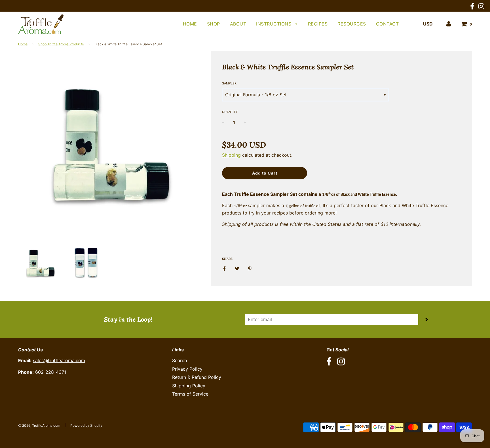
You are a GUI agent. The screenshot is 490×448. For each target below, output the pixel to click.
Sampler (229, 83)
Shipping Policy (188, 385)
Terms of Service (190, 394)
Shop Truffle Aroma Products (61, 44)
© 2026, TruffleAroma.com (39, 425)
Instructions (274, 24)
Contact (387, 24)
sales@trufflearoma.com (59, 360)
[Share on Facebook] (226, 268)
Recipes (318, 24)
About (238, 24)
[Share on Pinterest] (249, 268)
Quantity (230, 112)
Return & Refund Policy (196, 377)
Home (190, 24)
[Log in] (448, 24)
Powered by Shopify (86, 425)
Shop (213, 24)
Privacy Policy (187, 369)
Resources (351, 24)
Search (179, 360)
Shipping (231, 155)
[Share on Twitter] (237, 268)
